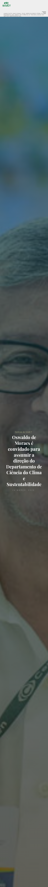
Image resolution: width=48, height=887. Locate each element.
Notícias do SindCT (23, 432)
